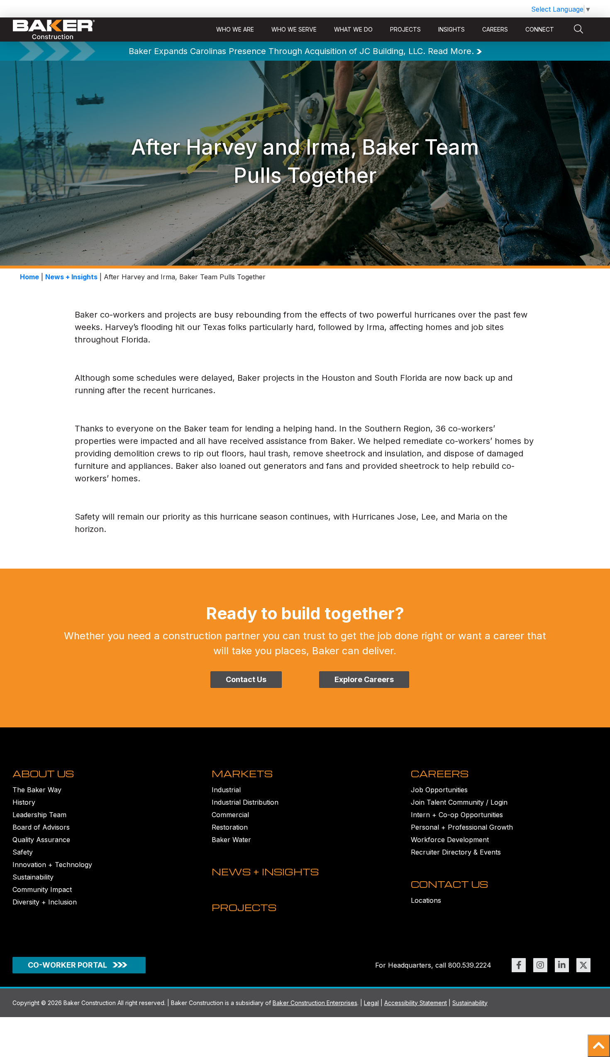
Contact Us (246, 679)
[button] (599, 1046)
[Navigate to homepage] (53, 29)
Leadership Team (39, 815)
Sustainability (33, 877)
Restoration (230, 827)
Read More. (451, 51)
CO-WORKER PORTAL (67, 965)
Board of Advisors (41, 827)
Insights (451, 29)
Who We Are (235, 29)
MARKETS (242, 773)
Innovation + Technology (52, 864)
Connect (539, 29)
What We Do (353, 29)
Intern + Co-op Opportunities (457, 815)
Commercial (230, 815)
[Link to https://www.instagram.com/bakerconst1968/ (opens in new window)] (540, 965)
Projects (405, 29)
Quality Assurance (41, 839)
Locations (426, 900)
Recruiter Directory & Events (456, 852)
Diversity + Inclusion (44, 902)
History (23, 802)
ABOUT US (43, 773)
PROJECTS (244, 907)
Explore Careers (364, 679)
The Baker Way (36, 790)
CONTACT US (449, 884)
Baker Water (231, 839)
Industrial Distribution (245, 802)
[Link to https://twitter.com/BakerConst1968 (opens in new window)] (583, 965)
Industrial (226, 790)
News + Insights (71, 277)
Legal (371, 1002)
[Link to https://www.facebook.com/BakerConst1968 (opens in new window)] (518, 965)
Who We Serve (294, 29)
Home (29, 277)
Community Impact (42, 889)
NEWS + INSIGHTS (265, 871)
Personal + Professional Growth (462, 827)
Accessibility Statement (415, 1002)
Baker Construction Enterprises (315, 1002)
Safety (22, 852)
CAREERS (439, 773)
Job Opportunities (439, 790)
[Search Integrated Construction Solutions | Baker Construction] (578, 29)
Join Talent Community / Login (459, 802)
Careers (495, 29)
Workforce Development (450, 839)
